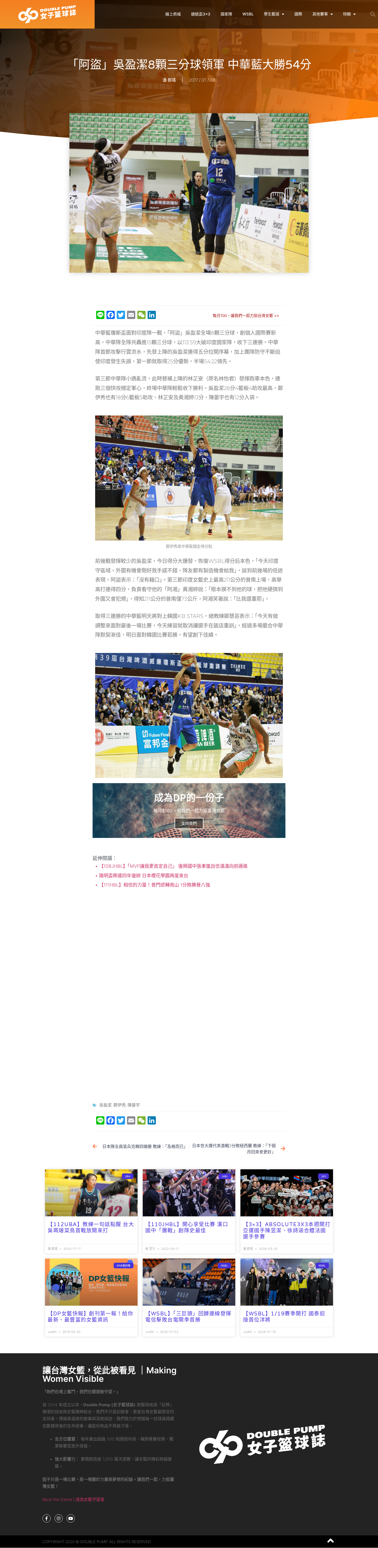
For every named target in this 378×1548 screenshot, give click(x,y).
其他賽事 (320, 14)
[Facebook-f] (46, 1518)
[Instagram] (59, 1518)
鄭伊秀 (119, 1105)
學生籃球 (271, 14)
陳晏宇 (134, 1105)
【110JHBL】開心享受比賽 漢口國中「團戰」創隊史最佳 (186, 1228)
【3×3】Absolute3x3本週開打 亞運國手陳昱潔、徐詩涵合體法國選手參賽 (286, 1231)
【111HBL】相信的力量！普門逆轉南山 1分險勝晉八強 (154, 885)
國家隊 (226, 14)
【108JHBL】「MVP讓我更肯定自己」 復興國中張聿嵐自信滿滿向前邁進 (173, 866)
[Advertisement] (189, 289)
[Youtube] (71, 1518)
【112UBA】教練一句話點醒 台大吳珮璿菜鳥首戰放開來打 (91, 1228)
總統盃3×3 (200, 14)
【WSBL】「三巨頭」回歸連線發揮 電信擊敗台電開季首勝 (188, 1317)
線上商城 (173, 14)
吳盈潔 (105, 1105)
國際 (298, 14)
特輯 (347, 14)
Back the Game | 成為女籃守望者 (73, 1499)
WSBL (248, 14)
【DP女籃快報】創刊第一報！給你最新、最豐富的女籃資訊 (90, 1317)
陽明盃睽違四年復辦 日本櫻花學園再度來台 (143, 875)
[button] (373, 14)
